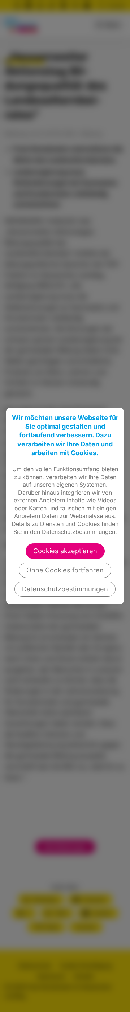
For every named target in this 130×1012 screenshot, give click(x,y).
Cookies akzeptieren (65, 551)
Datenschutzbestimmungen (65, 589)
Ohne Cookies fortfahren (65, 570)
